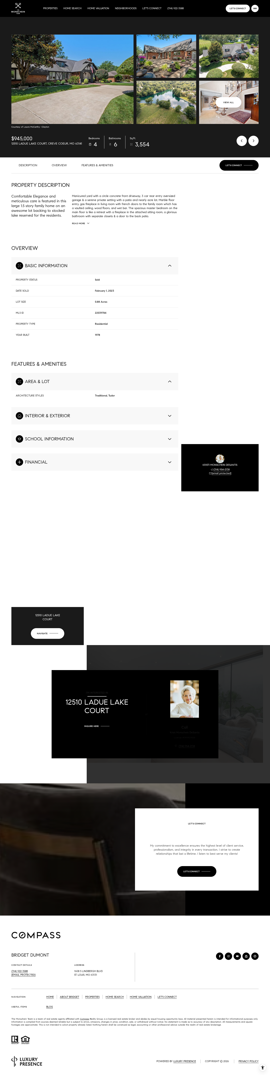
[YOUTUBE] (237, 956)
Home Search (72, 8)
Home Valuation (98, 8)
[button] (239, 165)
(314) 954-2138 (221, 469)
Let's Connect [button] (167, 997)
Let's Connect (151, 8)
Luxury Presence (184, 1061)
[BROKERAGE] (255, 956)
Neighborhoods (125, 8)
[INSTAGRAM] (228, 956)
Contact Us (238, 8)
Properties (50, 8)
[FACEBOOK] (219, 956)
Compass (84, 1018)
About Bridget (69, 997)
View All (228, 102)
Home (50, 997)
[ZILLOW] (246, 956)
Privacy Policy (249, 1061)
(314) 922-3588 (175, 8)
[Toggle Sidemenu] (255, 8)
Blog (49, 1006)
